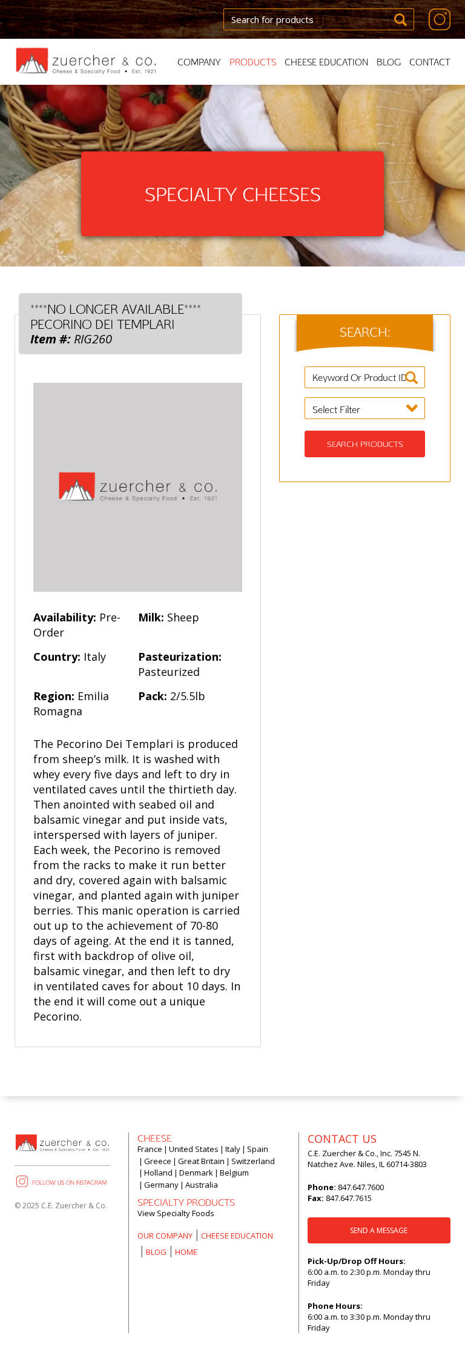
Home (186, 1251)
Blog (389, 62)
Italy (232, 1148)
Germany (161, 1184)
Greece (157, 1161)
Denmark (196, 1172)
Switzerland (253, 1161)
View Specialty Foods (175, 1213)
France (149, 1148)
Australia (201, 1184)
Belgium (234, 1172)
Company (199, 62)
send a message (378, 1230)
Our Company (165, 1235)
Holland (158, 1172)
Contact (429, 62)
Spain (257, 1148)
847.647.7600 (360, 1187)
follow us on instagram (69, 1182)
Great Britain (201, 1161)
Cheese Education (326, 62)
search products (365, 443)
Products (252, 62)
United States (194, 1148)
